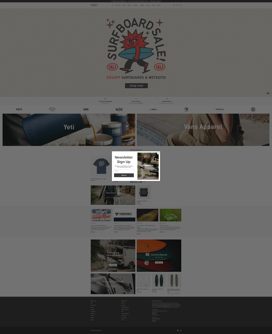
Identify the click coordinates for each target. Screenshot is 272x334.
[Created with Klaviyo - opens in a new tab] (136, 182)
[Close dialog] (158, 153)
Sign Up (124, 175)
